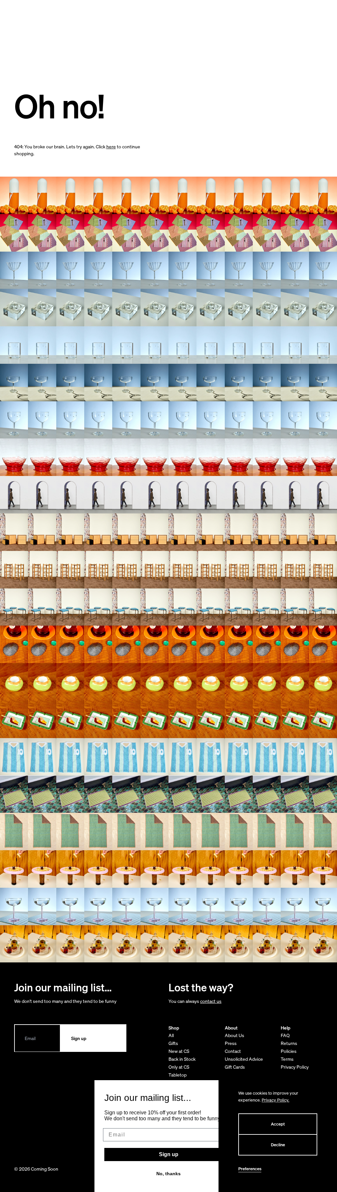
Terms (287, 1059)
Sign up (168, 1154)
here (111, 146)
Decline (278, 1145)
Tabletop (177, 1075)
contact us (210, 1001)
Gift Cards (235, 1067)
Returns (289, 1043)
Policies (289, 1051)
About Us (234, 1035)
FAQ (285, 1035)
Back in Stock (181, 1059)
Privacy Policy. (275, 1100)
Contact (233, 1051)
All (171, 1035)
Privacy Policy (295, 1067)
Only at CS (178, 1067)
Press (231, 1043)
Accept (278, 1124)
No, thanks (168, 1173)
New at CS (178, 1051)
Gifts (173, 1043)
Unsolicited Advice (244, 1059)
